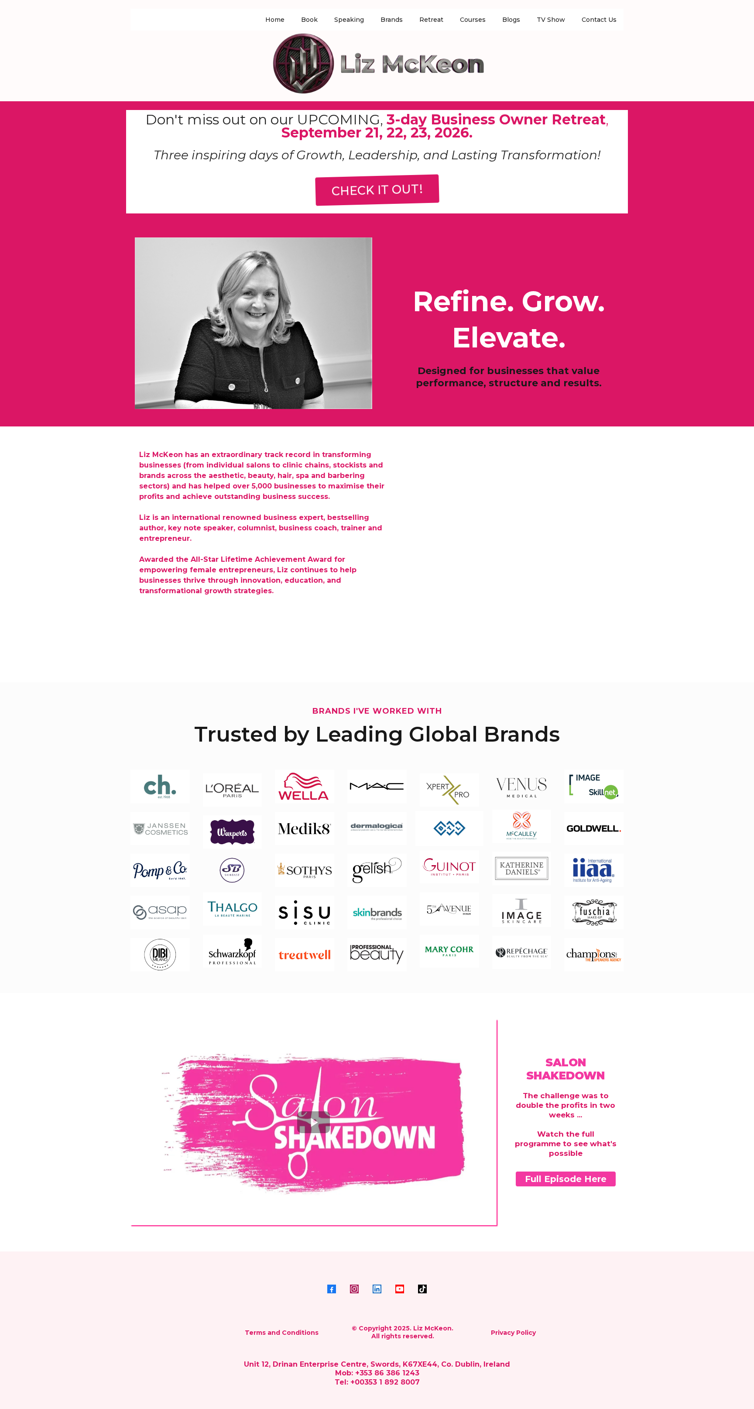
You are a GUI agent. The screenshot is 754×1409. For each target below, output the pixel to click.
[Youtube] (399, 1289)
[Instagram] (354, 1289)
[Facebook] (331, 1289)
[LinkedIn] (377, 1289)
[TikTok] (422, 1289)
